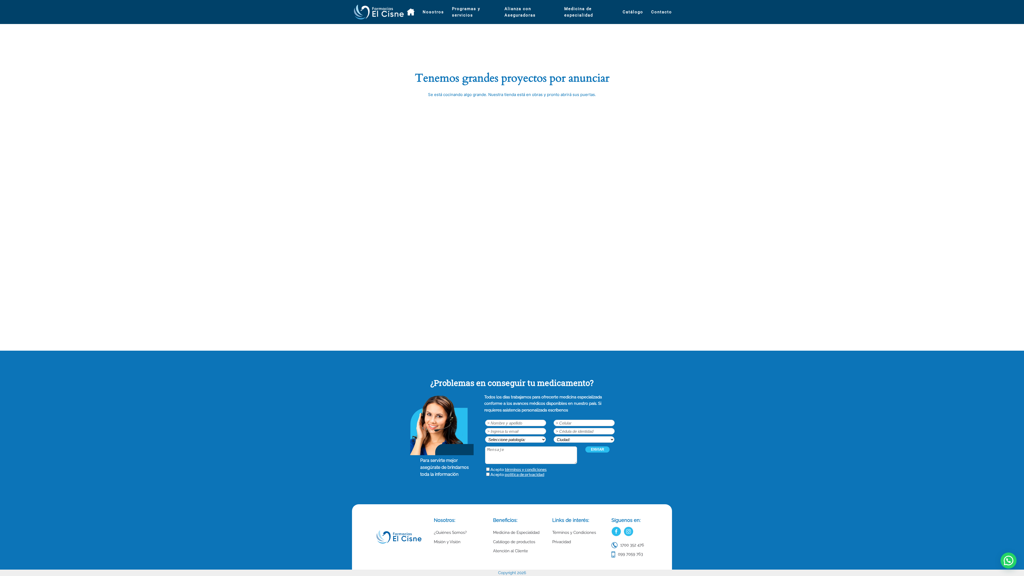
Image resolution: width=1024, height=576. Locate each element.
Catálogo (633, 12)
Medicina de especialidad (578, 12)
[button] (1009, 561)
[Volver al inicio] (379, 12)
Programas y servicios (466, 12)
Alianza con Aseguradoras (520, 12)
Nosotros (433, 12)
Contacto (661, 12)
